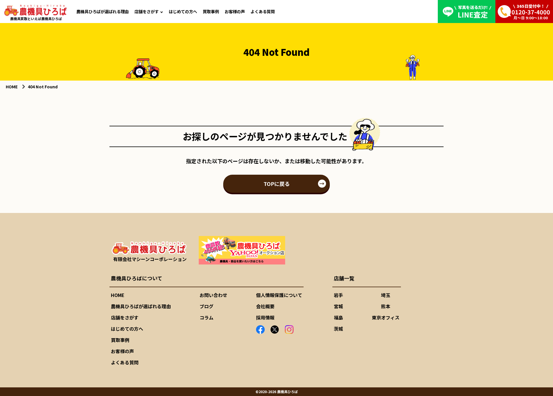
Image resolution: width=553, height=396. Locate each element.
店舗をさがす (147, 11)
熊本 (385, 306)
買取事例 (211, 11)
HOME (117, 295)
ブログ (206, 306)
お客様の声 (235, 11)
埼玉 (385, 295)
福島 (338, 317)
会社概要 (265, 306)
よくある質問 (263, 11)
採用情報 (265, 317)
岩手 (338, 295)
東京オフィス (385, 317)
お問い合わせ (213, 295)
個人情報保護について (279, 295)
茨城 (338, 328)
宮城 (338, 306)
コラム (206, 317)
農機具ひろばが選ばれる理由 (102, 11)
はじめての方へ (183, 11)
